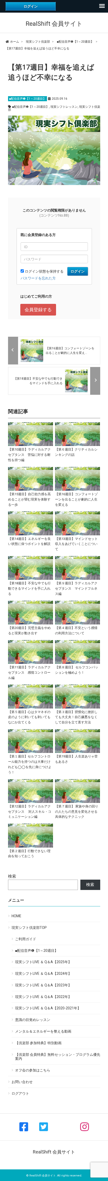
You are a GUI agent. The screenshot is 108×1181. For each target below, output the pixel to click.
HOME (16, 916)
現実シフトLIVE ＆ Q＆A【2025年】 (43, 962)
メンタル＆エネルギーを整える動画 (43, 1031)
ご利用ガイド (25, 939)
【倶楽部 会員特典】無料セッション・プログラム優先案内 (57, 1057)
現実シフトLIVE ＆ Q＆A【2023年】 (43, 985)
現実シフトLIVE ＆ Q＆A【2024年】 (43, 974)
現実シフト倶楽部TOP (29, 928)
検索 (12, 876)
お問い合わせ (22, 1082)
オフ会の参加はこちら (32, 1070)
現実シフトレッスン (64, 107)
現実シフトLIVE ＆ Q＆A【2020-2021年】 (48, 1008)
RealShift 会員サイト (54, 23)
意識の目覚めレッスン (32, 1020)
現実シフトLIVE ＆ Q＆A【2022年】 (43, 997)
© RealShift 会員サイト (41, 1175)
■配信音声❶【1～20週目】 (27, 98)
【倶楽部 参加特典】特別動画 (38, 1043)
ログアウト (20, 1093)
